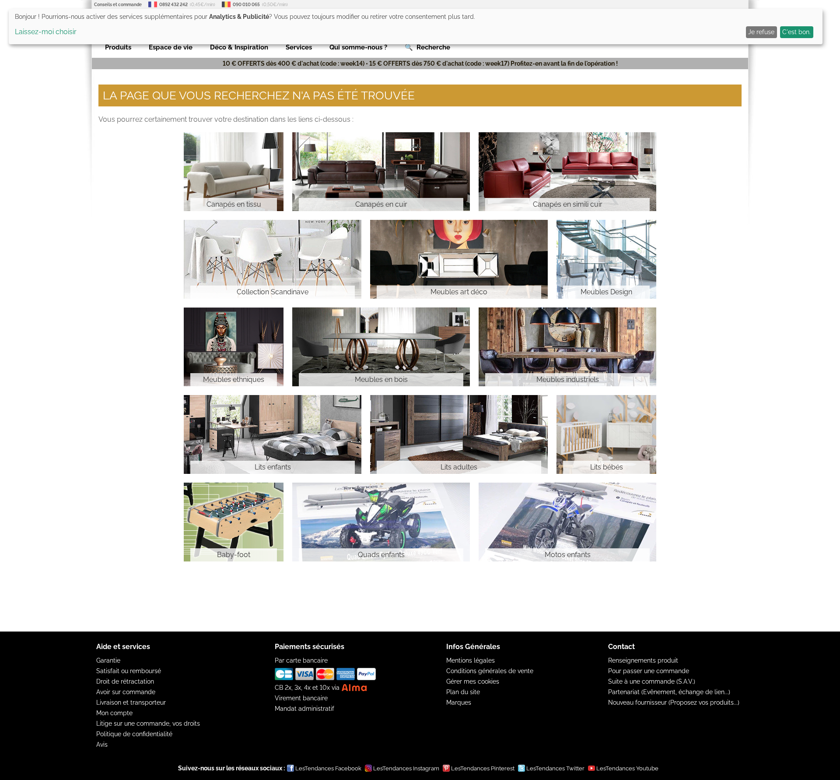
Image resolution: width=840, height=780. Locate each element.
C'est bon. (796, 31)
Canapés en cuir (381, 204)
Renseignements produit (643, 660)
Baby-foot (233, 555)
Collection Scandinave (272, 292)
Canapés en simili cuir (567, 204)
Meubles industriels (567, 379)
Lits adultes (459, 467)
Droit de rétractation (125, 681)
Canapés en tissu (233, 204)
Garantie (108, 660)
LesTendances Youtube (627, 768)
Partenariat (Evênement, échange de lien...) (669, 691)
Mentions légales (470, 660)
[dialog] (415, 26)
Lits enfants (273, 467)
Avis (102, 744)
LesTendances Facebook (328, 768)
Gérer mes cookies (472, 681)
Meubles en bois (381, 379)
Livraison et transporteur (131, 702)
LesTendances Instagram (406, 768)
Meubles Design (606, 292)
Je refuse (761, 31)
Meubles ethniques (233, 379)
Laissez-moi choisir (46, 32)
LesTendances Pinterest (482, 768)
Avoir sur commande (125, 691)
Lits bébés (606, 467)
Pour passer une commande (648, 670)
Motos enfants (568, 555)
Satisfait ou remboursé (128, 670)
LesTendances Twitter (555, 768)
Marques (458, 702)
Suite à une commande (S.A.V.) (651, 681)
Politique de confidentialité (134, 734)
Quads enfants (381, 555)
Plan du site (463, 691)
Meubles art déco (458, 292)
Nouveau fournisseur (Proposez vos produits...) (673, 702)
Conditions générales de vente (489, 670)
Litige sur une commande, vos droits (148, 723)
